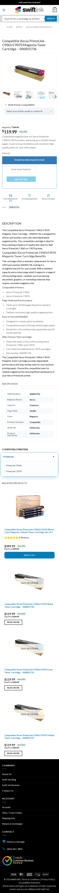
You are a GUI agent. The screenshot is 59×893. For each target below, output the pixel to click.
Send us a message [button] (15, 841)
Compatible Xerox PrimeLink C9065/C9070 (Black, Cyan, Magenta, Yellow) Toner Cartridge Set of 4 (29, 531)
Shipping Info (8, 818)
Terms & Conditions (30, 879)
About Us (7, 774)
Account (6, 807)
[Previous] (9, 73)
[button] (4, 9)
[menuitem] (30, 2)
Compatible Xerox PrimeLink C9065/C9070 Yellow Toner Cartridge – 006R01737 (29, 736)
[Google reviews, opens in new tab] (18, 860)
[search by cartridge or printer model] (29, 19)
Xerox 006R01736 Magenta (39, 27)
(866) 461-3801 (15, 849)
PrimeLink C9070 (14, 471)
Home (9, 27)
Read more (13, 622)
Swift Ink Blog (9, 779)
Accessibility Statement (29, 882)
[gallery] (29, 73)
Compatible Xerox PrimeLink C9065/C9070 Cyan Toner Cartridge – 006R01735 (28, 671)
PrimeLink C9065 (14, 465)
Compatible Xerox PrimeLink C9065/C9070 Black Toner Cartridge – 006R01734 (28, 605)
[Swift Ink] (29, 10)
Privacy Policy (47, 879)
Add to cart (29, 555)
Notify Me (21, 179)
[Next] (49, 73)
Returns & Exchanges (12, 823)
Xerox (19, 27)
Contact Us (7, 790)
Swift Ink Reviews (10, 785)
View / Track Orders (12, 812)
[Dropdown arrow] (53, 456)
